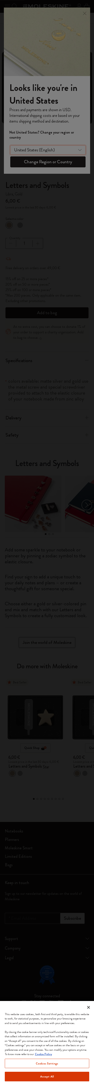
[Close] (89, 1007)
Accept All (47, 1076)
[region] (47, 1043)
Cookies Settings (47, 1063)
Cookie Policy (43, 1054)
